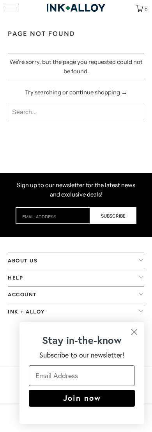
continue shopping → (98, 92)
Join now (82, 398)
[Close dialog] (134, 332)
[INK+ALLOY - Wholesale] (76, 8)
